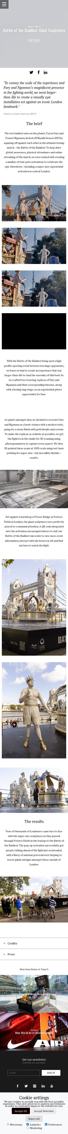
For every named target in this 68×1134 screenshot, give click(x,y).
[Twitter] (26, 1082)
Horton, (30, 26)
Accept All (21, 1111)
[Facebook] (17, 1082)
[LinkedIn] (43, 1082)
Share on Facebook (38, 72)
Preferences (55, 1124)
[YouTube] (51, 1082)
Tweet (31, 72)
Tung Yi (37, 26)
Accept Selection (43, 1111)
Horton (34, 969)
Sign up (51, 1072)
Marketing (36, 1127)
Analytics (35, 1124)
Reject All (34, 1118)
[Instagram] (34, 1082)
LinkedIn (45, 72)
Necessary (16, 1124)
